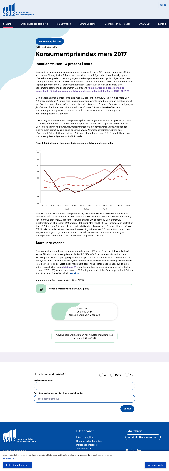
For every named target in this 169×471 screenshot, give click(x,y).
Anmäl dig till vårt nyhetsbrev (142, 437)
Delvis (118, 374)
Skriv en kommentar (43, 380)
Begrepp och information (117, 23)
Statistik (7, 24)
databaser (67, 267)
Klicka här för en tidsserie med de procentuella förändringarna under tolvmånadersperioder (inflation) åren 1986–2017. (81, 89)
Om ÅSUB (144, 23)
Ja (105, 374)
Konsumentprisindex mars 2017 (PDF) (69, 288)
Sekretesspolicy (9, 458)
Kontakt (162, 23)
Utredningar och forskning (34, 23)
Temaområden (63, 23)
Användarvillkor (84, 448)
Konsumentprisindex (50, 41)
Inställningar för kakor (17, 465)
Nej (131, 374)
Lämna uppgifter (87, 23)
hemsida (74, 273)
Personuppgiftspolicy (87, 444)
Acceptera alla (155, 465)
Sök (161, 5)
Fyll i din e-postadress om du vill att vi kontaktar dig (58, 393)
